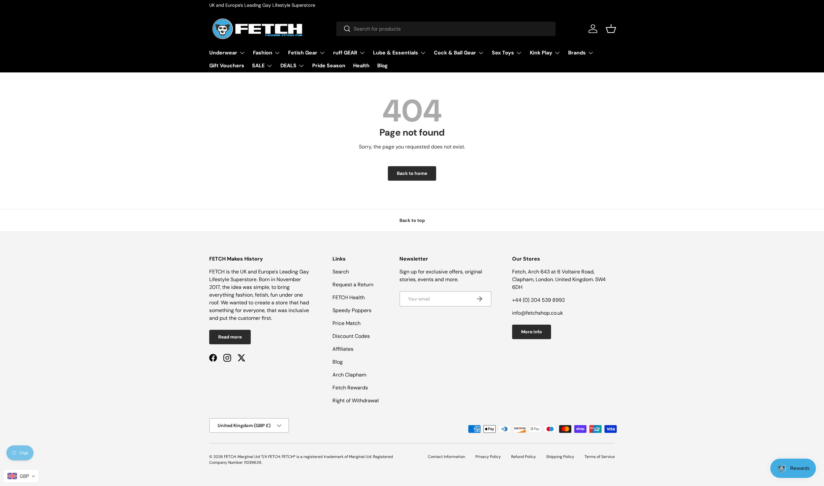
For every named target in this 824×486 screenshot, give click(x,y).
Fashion (262, 52)
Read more (230, 337)
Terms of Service (600, 456)
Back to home (412, 173)
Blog (382, 65)
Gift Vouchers (226, 65)
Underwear (223, 52)
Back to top (412, 220)
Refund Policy (523, 456)
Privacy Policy (488, 456)
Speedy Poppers (351, 310)
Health (361, 65)
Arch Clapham (349, 374)
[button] (611, 29)
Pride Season (328, 65)
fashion (244, 294)
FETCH (230, 456)
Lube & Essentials (395, 52)
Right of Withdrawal (355, 400)
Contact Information (446, 456)
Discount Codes (351, 336)
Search (340, 271)
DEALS (288, 65)
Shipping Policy (560, 456)
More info (531, 332)
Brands (577, 52)
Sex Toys (503, 52)
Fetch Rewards (350, 387)
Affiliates (342, 349)
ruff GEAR (345, 52)
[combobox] (446, 29)
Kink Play (541, 52)
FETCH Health (348, 297)
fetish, (262, 294)
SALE (258, 65)
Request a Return (352, 284)
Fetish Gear (302, 52)
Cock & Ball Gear (455, 52)
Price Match (346, 323)
